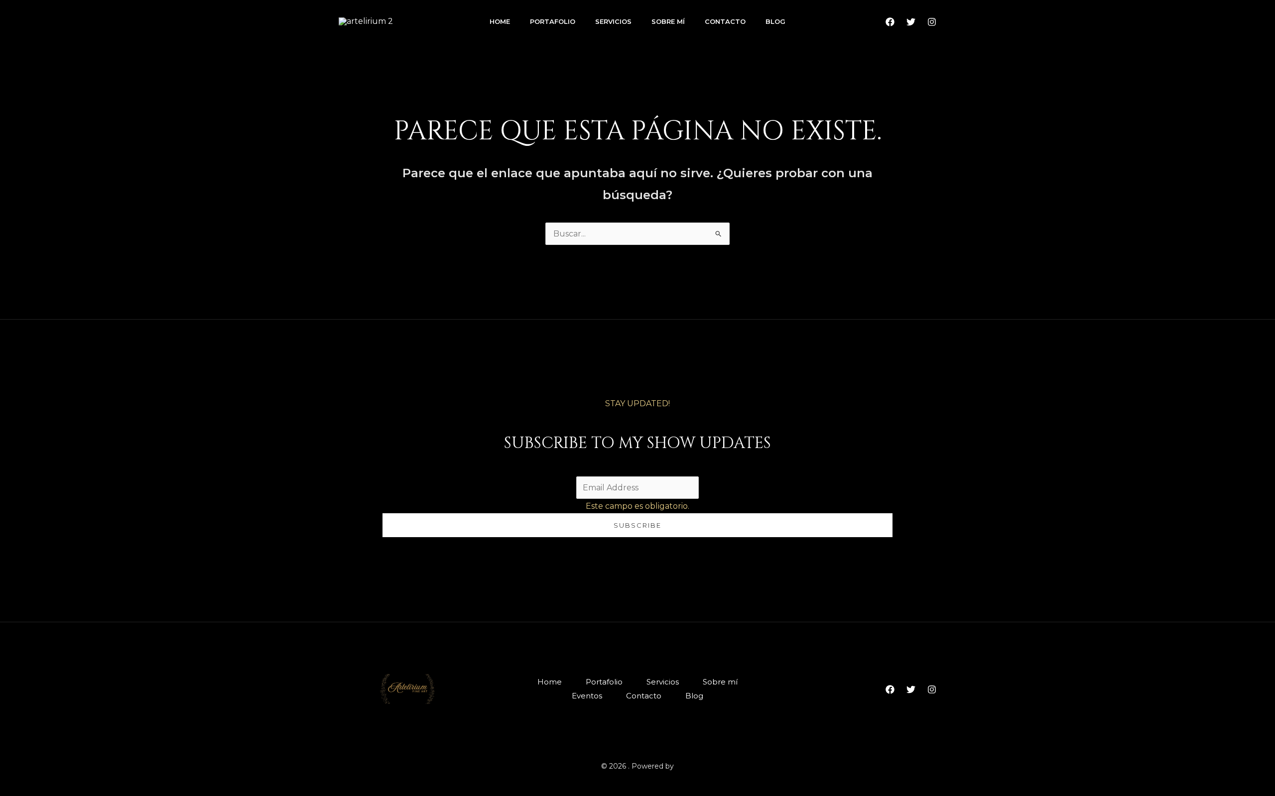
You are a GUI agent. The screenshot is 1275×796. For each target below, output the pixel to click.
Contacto (725, 21)
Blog (775, 21)
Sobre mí (668, 21)
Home (500, 21)
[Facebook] (890, 21)
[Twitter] (910, 21)
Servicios (613, 21)
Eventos (587, 695)
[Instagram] (931, 21)
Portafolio (552, 21)
